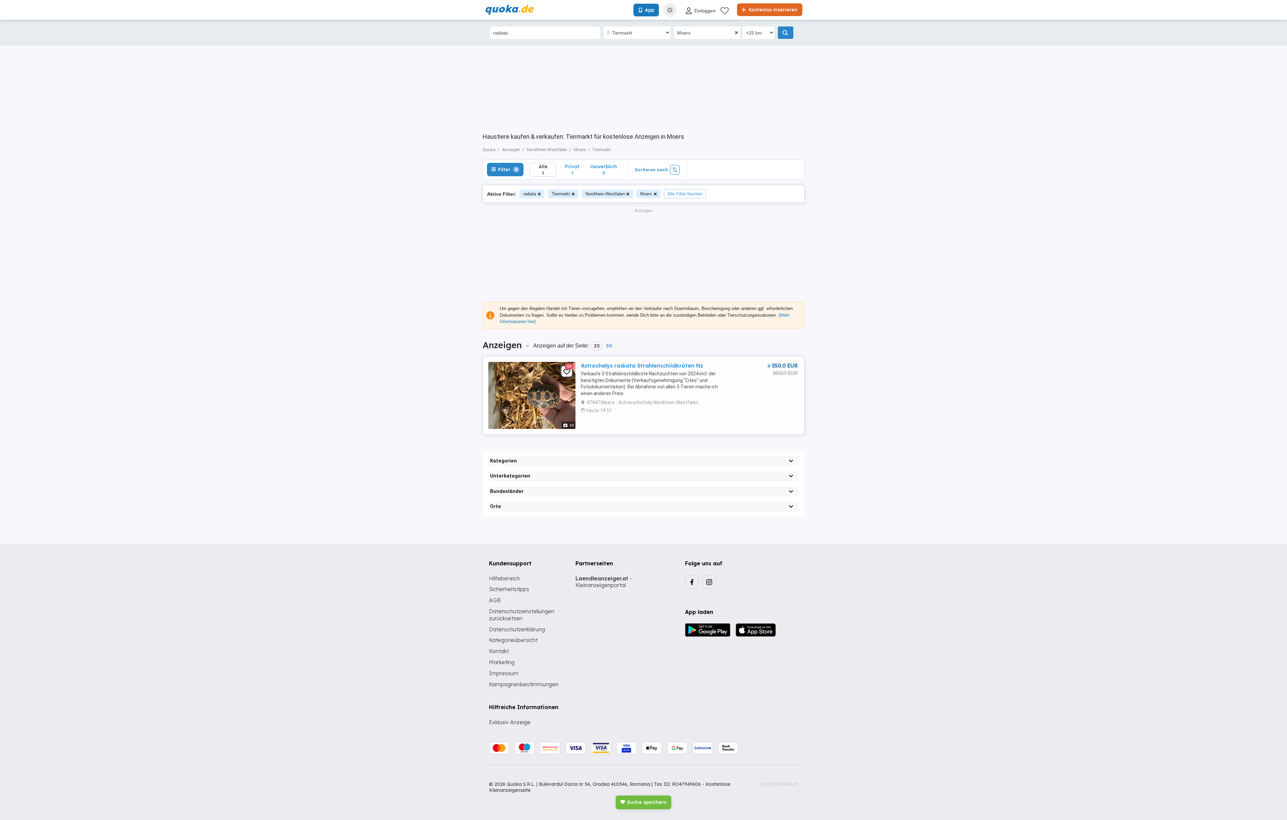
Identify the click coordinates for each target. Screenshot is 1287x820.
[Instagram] (709, 581)
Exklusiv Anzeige (510, 722)
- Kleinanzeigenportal (603, 582)
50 (609, 346)
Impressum (503, 673)
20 (597, 346)
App (649, 10)
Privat (572, 169)
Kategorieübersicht (513, 640)
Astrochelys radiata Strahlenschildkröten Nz (642, 365)
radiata (529, 193)
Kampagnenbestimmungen (523, 684)
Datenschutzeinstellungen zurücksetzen (521, 615)
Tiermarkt (561, 193)
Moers (646, 193)
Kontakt (499, 651)
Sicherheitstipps (509, 589)
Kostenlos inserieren (772, 10)
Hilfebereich (504, 578)
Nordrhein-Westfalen (605, 193)
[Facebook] (691, 581)
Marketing (501, 662)
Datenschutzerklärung (517, 629)
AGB (495, 600)
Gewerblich (603, 169)
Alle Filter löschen (685, 193)
